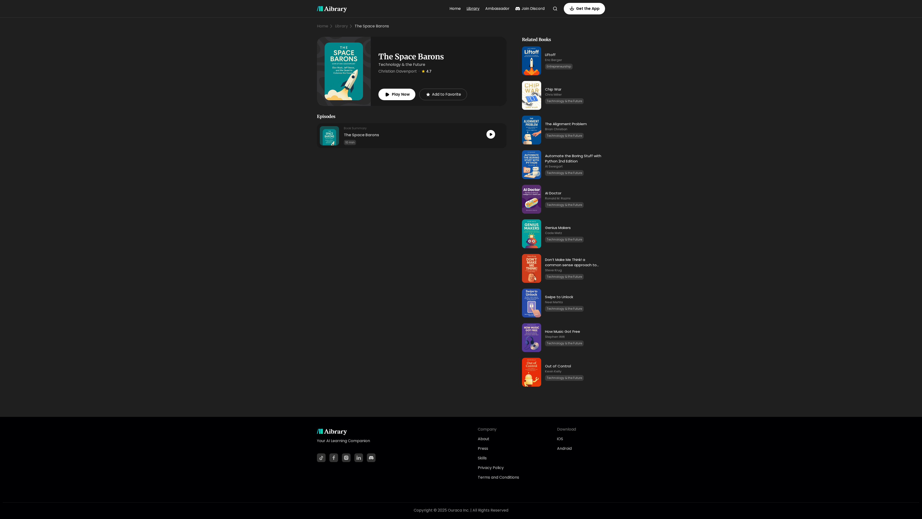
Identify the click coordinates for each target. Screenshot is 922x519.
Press (483, 448)
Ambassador (497, 8)
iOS (560, 439)
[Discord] (371, 457)
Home (455, 8)
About (483, 439)
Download (566, 429)
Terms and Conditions (498, 477)
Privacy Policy (491, 467)
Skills (482, 458)
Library (473, 8)
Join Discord (533, 8)
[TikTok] (321, 457)
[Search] (555, 8)
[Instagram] (346, 457)
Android (564, 448)
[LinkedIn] (358, 457)
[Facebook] (333, 457)
